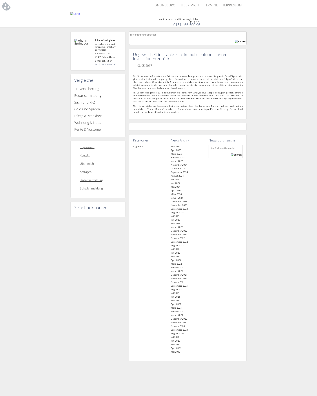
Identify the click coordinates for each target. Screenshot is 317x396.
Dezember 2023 (179, 201)
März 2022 (176, 263)
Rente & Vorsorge (87, 129)
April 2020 (176, 348)
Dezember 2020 (179, 318)
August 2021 (177, 289)
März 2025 (176, 153)
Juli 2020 (175, 337)
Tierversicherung (86, 88)
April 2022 (176, 260)
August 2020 (177, 333)
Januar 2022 (177, 271)
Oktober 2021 (178, 282)
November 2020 (179, 322)
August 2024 (177, 175)
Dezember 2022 (179, 230)
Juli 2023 (175, 216)
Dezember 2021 (179, 274)
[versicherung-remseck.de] (75, 13)
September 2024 (179, 172)
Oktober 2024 (178, 168)
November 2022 (179, 234)
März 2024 (176, 194)
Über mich (190, 5)
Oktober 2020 (178, 326)
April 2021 (176, 304)
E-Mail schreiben (103, 60)
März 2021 (176, 307)
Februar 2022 (178, 267)
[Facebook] (237, 22)
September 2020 (179, 329)
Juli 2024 (175, 179)
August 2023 (177, 212)
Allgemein (138, 146)
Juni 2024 (175, 183)
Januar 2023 (177, 227)
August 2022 (177, 245)
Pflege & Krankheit (88, 116)
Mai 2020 (175, 344)
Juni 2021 (175, 296)
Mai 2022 (175, 256)
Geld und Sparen (87, 109)
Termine (211, 5)
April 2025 (176, 150)
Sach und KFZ (84, 102)
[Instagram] (244, 22)
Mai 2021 (175, 300)
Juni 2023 (175, 219)
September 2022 (179, 241)
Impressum (232, 5)
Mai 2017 (175, 351)
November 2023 (179, 205)
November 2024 (179, 164)
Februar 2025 (178, 157)
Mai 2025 (175, 146)
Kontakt (85, 155)
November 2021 (179, 278)
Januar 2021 (177, 315)
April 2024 (176, 190)
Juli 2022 (175, 249)
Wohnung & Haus (87, 122)
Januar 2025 (177, 161)
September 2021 (179, 285)
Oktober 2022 (178, 238)
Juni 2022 (175, 252)
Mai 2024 (175, 186)
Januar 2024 (177, 197)
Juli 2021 (175, 293)
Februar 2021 (178, 311)
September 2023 (179, 208)
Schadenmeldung (91, 188)
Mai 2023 (175, 223)
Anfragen (86, 172)
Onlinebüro (165, 5)
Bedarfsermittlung (87, 95)
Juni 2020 (175, 340)
